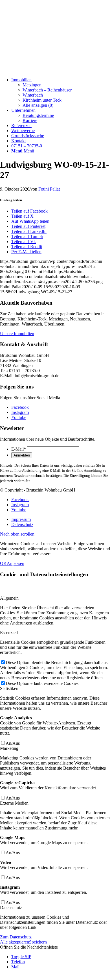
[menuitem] (60, 92)
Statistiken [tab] (9, 688)
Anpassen (15, 563)
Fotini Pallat (49, 189)
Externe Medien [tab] (14, 803)
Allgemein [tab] (9, 598)
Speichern (38, 942)
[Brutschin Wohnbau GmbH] (42, 70)
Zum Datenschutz (16, 936)
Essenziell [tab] (9, 632)
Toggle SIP (21, 956)
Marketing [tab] (9, 748)
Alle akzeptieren (14, 942)
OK (3, 563)
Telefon (18, 961)
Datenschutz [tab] (11, 907)
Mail (15, 966)
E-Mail (18, 449)
